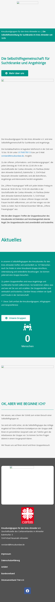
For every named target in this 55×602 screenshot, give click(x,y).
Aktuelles (11, 240)
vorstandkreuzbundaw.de (12, 156)
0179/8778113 (24, 152)
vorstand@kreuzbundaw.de (13, 544)
